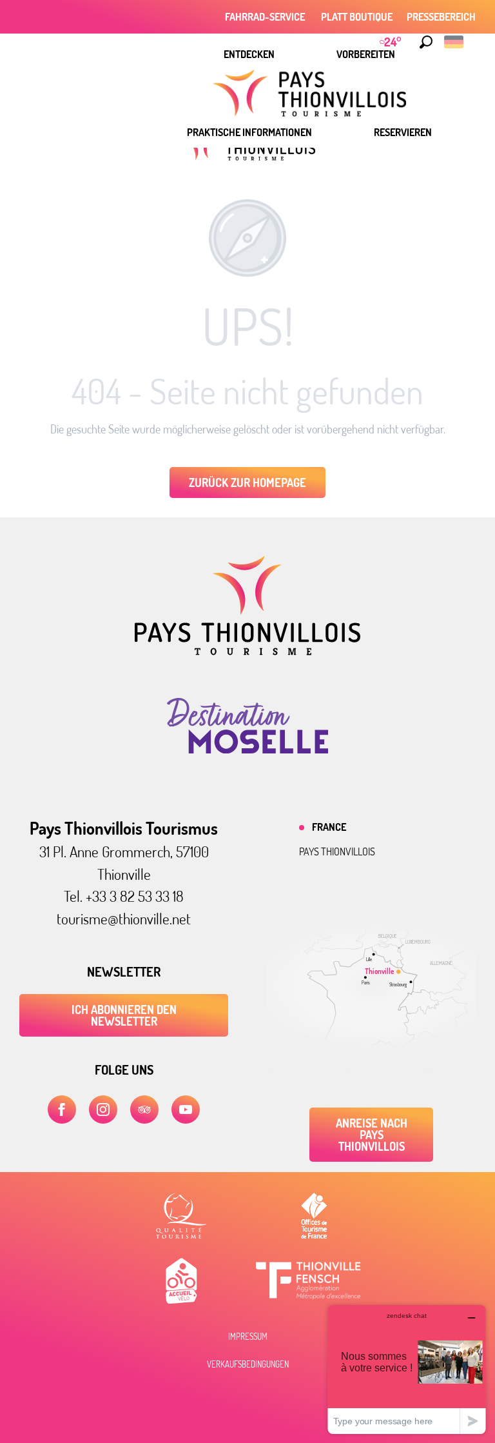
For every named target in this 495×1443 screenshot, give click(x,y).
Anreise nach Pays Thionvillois (371, 1134)
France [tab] (329, 827)
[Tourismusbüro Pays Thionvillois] (247, 651)
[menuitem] (249, 54)
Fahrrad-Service (266, 16)
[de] (455, 42)
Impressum (247, 1336)
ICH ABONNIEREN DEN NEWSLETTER (124, 1015)
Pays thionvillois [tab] (337, 851)
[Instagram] (103, 1109)
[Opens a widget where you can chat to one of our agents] (406, 1369)
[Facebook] (62, 1109)
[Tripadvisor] (144, 1109)
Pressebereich (441, 16)
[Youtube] (185, 1109)
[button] (426, 42)
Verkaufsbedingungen (248, 1364)
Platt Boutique (357, 16)
